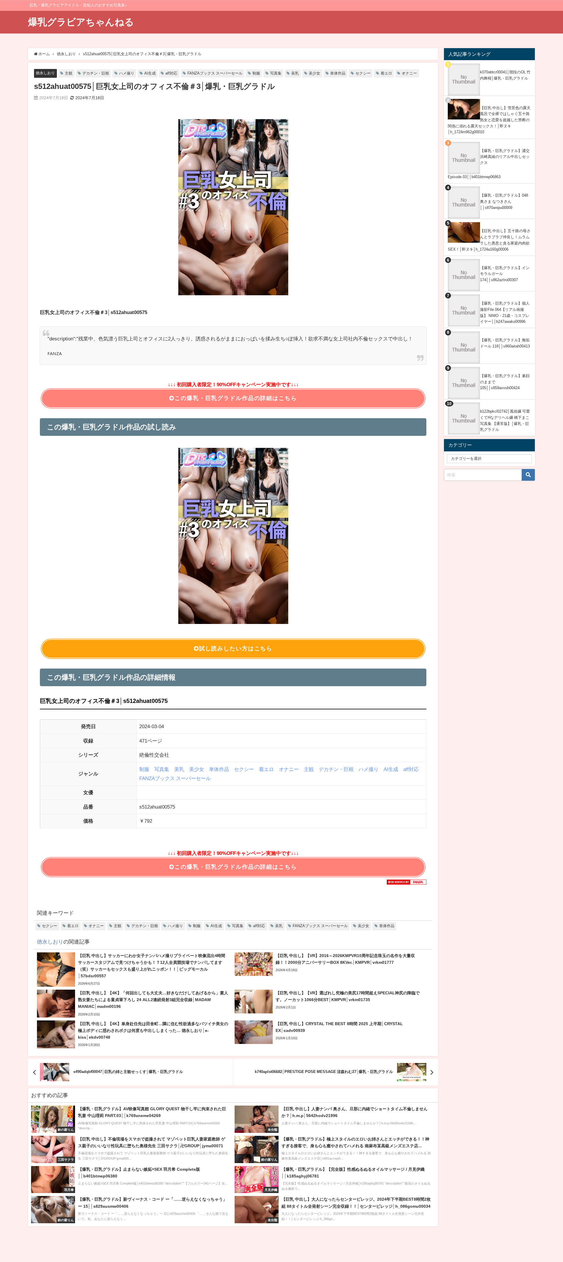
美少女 (314, 73)
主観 (68, 73)
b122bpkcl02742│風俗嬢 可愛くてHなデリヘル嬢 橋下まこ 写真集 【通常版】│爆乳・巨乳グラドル (505, 420)
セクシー (363, 73)
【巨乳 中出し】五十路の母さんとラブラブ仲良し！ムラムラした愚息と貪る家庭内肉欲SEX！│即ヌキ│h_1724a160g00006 (489, 240)
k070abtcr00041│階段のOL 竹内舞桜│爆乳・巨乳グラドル (505, 75)
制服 (256, 73)
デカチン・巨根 (95, 73)
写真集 (276, 73)
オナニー (409, 73)
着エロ (386, 73)
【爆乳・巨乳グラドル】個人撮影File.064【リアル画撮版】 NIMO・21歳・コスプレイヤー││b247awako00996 (505, 312)
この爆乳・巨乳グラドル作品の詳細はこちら (235, 398)
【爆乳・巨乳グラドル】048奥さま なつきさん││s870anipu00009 (504, 201)
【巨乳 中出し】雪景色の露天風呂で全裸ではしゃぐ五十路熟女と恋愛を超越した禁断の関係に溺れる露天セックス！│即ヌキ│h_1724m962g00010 (489, 120)
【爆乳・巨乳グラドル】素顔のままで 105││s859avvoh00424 (505, 382)
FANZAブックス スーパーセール (215, 73)
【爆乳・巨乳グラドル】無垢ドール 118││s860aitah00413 (505, 343)
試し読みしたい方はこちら (235, 648)
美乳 (295, 73)
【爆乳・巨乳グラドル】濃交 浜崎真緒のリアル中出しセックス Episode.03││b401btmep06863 (489, 164)
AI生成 (150, 73)
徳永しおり (45, 73)
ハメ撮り (126, 73)
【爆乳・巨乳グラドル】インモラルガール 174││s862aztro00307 (505, 274)
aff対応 (171, 73)
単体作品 (337, 73)
